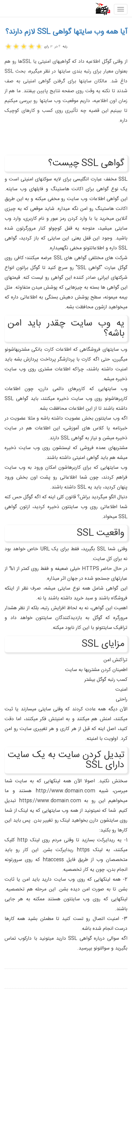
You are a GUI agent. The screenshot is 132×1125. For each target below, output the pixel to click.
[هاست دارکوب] (99, 9)
